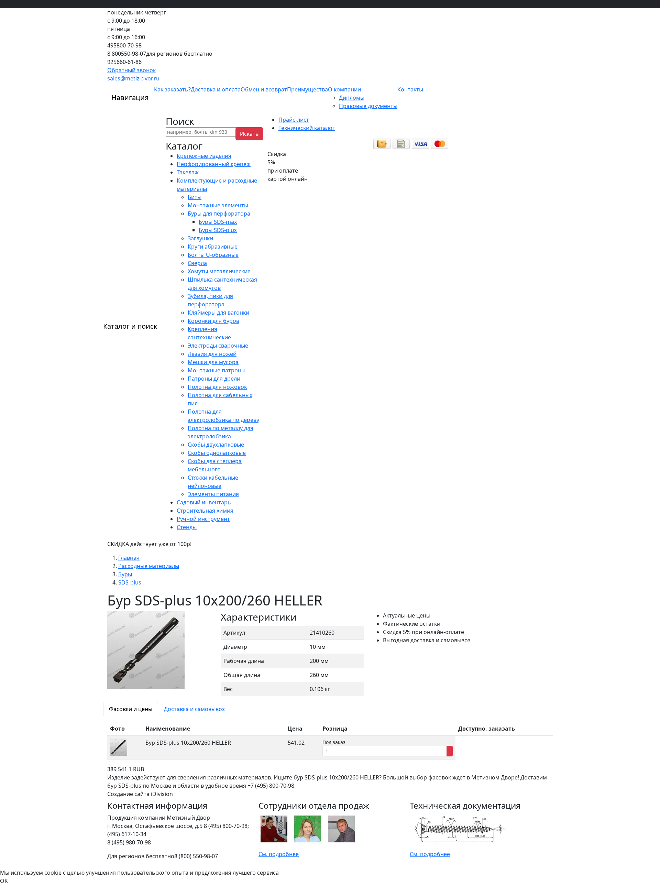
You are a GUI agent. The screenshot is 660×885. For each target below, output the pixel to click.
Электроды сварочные (218, 345)
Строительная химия (205, 510)
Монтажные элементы (218, 205)
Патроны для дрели (214, 378)
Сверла (197, 263)
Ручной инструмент (203, 519)
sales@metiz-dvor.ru (133, 78)
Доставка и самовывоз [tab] (194, 709)
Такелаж (188, 172)
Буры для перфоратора (219, 213)
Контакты (410, 89)
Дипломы (351, 97)
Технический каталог (306, 128)
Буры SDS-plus (218, 230)
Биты (194, 197)
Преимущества (307, 89)
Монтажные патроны (216, 370)
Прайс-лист (293, 119)
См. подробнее (278, 854)
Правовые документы (368, 106)
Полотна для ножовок (217, 387)
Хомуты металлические (219, 271)
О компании (344, 89)
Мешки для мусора (213, 362)
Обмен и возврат (264, 89)
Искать (249, 134)
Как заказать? (172, 89)
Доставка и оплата (216, 89)
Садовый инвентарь (204, 502)
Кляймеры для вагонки (218, 312)
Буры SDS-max (218, 222)
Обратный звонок (131, 70)
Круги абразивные (213, 246)
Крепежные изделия (204, 156)
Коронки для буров (213, 321)
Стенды (187, 527)
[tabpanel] (330, 741)
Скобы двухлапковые (216, 444)
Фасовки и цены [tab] (130, 709)
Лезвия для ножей (212, 354)
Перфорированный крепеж (214, 164)
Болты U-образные (213, 255)
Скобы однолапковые (217, 453)
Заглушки (200, 238)
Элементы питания (213, 494)
